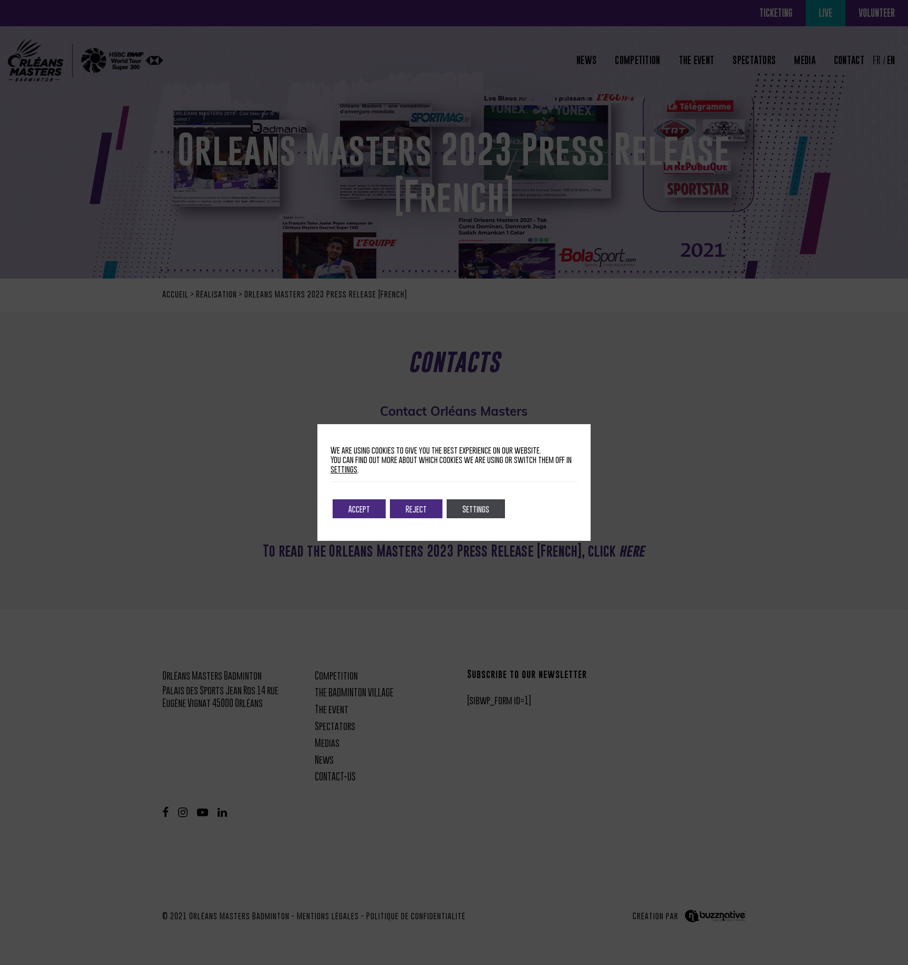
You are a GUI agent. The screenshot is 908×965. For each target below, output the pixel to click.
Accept (359, 509)
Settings (475, 509)
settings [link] (344, 469)
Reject (416, 509)
